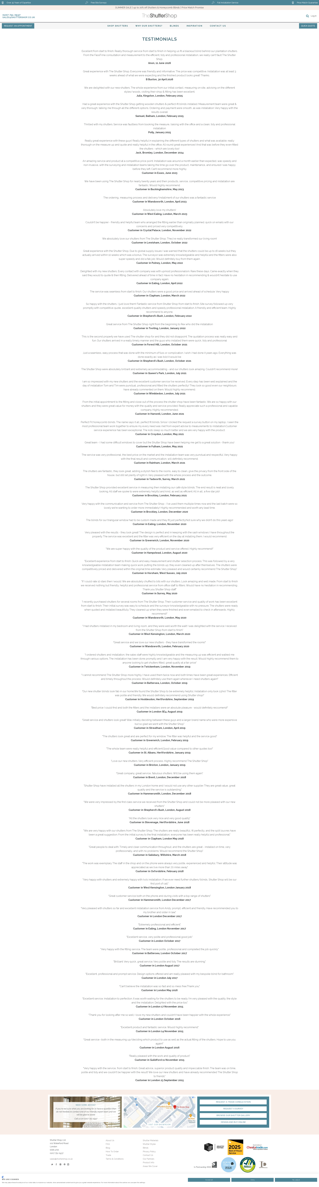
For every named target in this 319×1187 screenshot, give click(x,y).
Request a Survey (233, 1109)
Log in (314, 16)
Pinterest (64, 1164)
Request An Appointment (18, 26)
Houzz (68, 1164)
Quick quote (308, 26)
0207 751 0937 (11, 14)
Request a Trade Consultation (233, 1102)
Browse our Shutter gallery (233, 1115)
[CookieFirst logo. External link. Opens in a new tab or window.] (3, 1177)
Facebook (56, 1164)
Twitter (52, 1164)
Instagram (60, 1164)
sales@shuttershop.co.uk (18, 17)
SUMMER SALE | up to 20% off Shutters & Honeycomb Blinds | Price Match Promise (159, 7)
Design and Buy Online (233, 1122)
